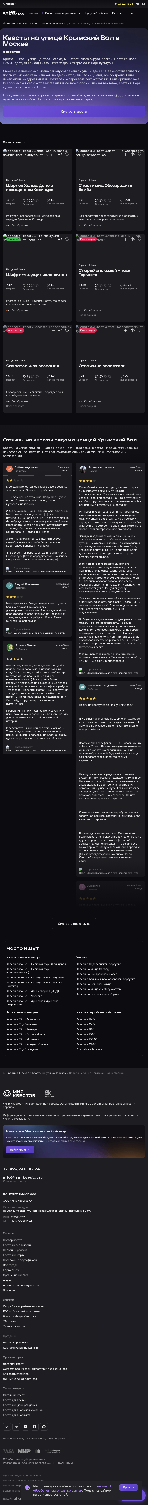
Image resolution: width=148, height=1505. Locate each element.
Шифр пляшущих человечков (36, 275)
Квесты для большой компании (23, 1410)
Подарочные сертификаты (62, 13)
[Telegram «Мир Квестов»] (16, 1427)
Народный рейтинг (96, 13)
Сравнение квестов (16, 1275)
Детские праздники (15, 1342)
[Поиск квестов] (132, 13)
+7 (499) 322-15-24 (21, 1169)
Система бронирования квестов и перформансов (35, 1368)
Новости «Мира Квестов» (19, 1316)
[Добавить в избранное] (67, 154)
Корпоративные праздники (20, 1347)
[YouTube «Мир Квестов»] (25, 1427)
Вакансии (9, 1290)
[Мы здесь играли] (53, 154)
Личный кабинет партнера (20, 1378)
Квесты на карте (14, 1255)
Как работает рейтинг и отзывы (23, 1306)
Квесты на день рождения (20, 1405)
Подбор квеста (28, 13)
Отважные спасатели (102, 366)
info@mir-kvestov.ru (23, 1177)
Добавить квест (13, 1363)
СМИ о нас (10, 1321)
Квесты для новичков (17, 1415)
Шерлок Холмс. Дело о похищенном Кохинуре (29, 188)
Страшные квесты (15, 1395)
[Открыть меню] (141, 13)
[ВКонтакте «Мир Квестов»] (7, 1427)
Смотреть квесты (74, 111)
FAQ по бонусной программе (21, 1311)
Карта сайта (11, 1270)
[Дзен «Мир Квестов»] (35, 1427)
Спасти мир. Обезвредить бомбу (105, 188)
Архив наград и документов (21, 1285)
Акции (7, 1280)
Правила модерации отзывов (22, 1475)
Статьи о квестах (14, 1326)
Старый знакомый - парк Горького (104, 273)
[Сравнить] (60, 154)
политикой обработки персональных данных (72, 1488)
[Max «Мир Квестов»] (44, 1427)
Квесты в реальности (17, 1245)
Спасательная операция (32, 366)
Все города (10, 1265)
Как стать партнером (16, 1373)
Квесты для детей (14, 1400)
